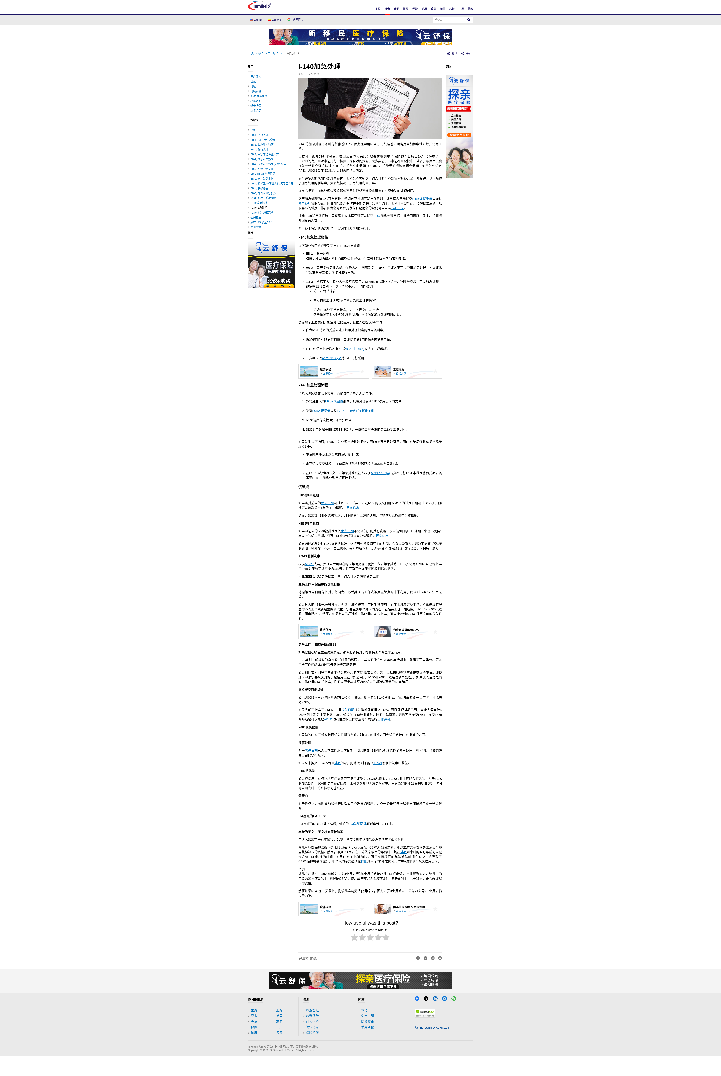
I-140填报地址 (258, 202)
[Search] (468, 20)
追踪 (433, 8)
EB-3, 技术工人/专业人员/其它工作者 (271, 183)
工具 (461, 8)
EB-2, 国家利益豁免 (262, 159)
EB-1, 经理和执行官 (262, 144)
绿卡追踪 (255, 110)
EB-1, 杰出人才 (259, 135)
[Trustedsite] (425, 1016)
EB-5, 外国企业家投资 (263, 193)
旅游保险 (312, 1016)
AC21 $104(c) (354, 349)
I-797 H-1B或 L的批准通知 (355, 411)
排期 (337, 763)
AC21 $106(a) (331, 358)
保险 (405, 8)
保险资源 (312, 1033)
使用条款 (367, 1027)
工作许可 (383, 719)
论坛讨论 (312, 1027)
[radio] (354, 938)
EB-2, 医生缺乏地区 (262, 178)
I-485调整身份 (422, 199)
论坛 (424, 8)
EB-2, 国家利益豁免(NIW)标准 (268, 164)
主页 (377, 8)
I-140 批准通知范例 (261, 212)
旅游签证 (312, 1010)
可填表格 (255, 91)
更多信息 (352, 508)
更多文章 (255, 227)
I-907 (377, 216)
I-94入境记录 (334, 401)
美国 (442, 8)
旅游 (452, 8)
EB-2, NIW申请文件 (261, 169)
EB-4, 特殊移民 (259, 188)
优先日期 (327, 503)
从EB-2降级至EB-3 (261, 222)
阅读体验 (312, 1021)
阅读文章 (401, 373)
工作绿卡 (273, 53)
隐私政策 (367, 1021)
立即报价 (328, 373)
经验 (415, 8)
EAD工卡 (397, 208)
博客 (470, 8)
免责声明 (367, 1016)
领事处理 (304, 203)
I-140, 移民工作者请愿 (263, 197)
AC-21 (309, 564)
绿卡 (387, 8)
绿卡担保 (255, 105)
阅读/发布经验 (258, 96)
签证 (396, 8)
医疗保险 (255, 76)
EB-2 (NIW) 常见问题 (262, 173)
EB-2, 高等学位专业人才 (264, 154)
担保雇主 (255, 217)
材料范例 (255, 101)
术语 (364, 1010)
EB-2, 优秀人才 (259, 149)
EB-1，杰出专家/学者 (262, 139)
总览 (253, 130)
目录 (253, 81)
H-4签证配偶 (358, 824)
